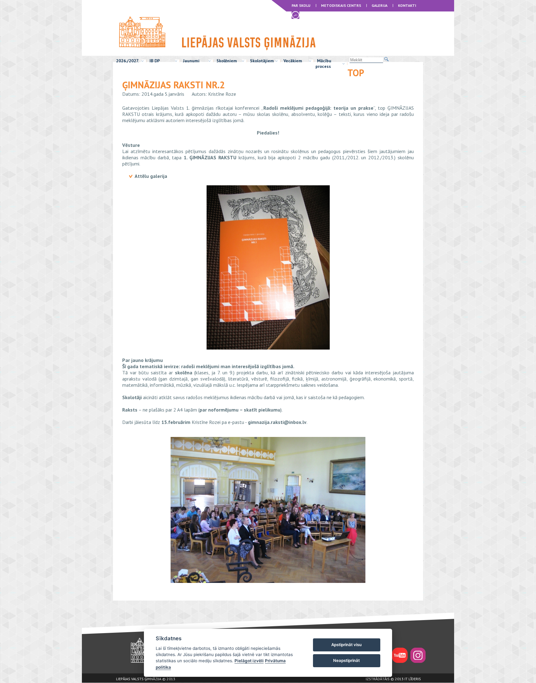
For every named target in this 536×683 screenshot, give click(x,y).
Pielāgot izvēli (249, 660)
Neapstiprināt (346, 660)
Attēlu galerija (151, 176)
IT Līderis (412, 678)
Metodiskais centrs (341, 5)
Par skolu (301, 5)
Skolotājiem (262, 61)
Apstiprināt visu (346, 644)
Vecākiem (293, 61)
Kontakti (407, 5)
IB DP (155, 61)
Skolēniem (227, 61)
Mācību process (323, 63)
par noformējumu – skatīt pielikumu (239, 410)
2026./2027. (127, 61)
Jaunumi (191, 61)
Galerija (379, 5)
